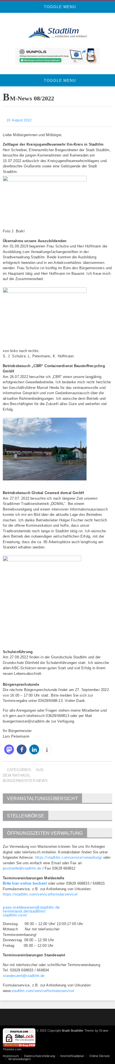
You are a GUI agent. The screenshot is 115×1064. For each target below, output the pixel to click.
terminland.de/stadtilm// (24, 911)
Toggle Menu (59, 6)
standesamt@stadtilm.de (23, 976)
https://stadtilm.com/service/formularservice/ (40, 894)
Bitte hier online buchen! (25, 883)
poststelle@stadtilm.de (22, 868)
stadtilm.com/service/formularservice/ (42, 991)
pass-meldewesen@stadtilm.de (31, 907)
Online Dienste (99, 1056)
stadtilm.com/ (15, 915)
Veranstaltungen (19, 1059)
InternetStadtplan (72, 1056)
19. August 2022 (18, 120)
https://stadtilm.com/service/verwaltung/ (68, 857)
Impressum (11, 1056)
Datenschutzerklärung (39, 1056)
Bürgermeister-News (25, 781)
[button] (9, 749)
